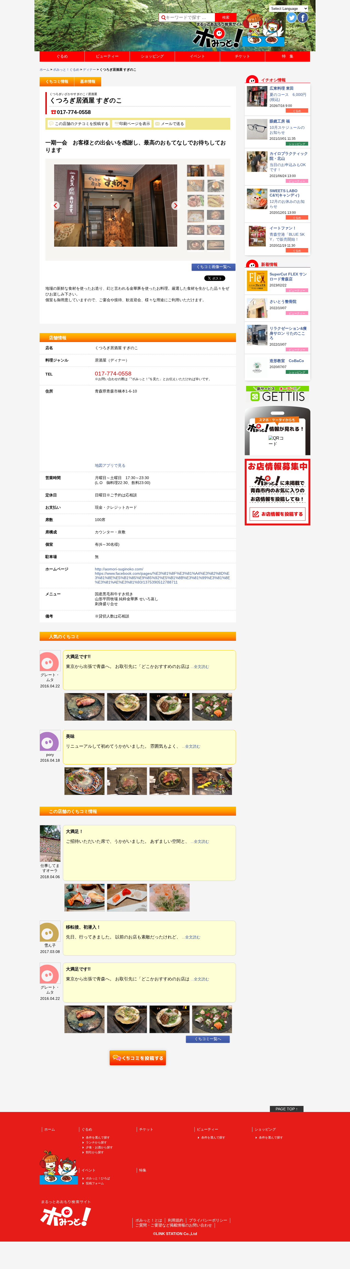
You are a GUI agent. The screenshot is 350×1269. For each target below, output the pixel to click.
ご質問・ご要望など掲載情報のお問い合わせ (173, 1225)
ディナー (89, 70)
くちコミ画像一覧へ (213, 266)
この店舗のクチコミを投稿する (82, 123)
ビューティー (107, 56)
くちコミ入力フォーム (138, 1058)
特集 (142, 1170)
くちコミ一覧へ (207, 1039)
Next (175, 205)
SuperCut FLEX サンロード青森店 (288, 276)
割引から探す (95, 1152)
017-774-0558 (74, 112)
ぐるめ (62, 56)
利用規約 (175, 1220)
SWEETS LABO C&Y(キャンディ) (284, 193)
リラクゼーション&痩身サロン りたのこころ (288, 333)
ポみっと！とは (148, 1220)
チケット (242, 56)
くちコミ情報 (56, 81)
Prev (55, 205)
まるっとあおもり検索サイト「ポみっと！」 (80, 27)
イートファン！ (283, 228)
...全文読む (200, 666)
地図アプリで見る (110, 465)
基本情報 (87, 81)
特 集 (287, 56)
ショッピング (152, 56)
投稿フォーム (95, 1183)
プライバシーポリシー (208, 1220)
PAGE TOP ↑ (287, 1109)
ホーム (44, 70)
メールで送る (172, 123)
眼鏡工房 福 (280, 121)
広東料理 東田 (282, 88)
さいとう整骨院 (283, 301)
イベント (197, 56)
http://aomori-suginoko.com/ (119, 569)
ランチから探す (96, 1142)
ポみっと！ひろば (98, 1178)
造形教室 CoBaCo (287, 360)
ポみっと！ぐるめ (66, 70)
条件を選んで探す (98, 1137)
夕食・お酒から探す (99, 1147)
